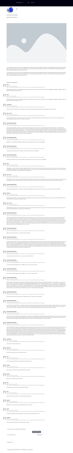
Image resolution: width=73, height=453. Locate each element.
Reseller (16, 15)
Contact (38, 437)
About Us (8, 444)
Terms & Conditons (40, 442)
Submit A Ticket (39, 438)
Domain (8, 438)
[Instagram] (11, 2)
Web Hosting (9, 437)
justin (16, 17)
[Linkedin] (8, 4)
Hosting (12, 15)
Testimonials (9, 445)
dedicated (9, 82)
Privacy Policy (39, 441)
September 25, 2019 (11, 17)
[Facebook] (8, 2)
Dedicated (9, 15)
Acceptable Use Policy (40, 439)
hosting (12, 82)
